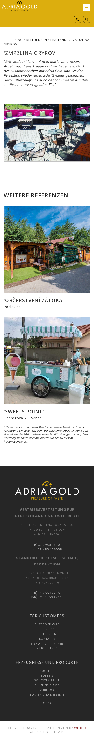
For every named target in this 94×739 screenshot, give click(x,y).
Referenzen (36, 40)
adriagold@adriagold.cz (47, 578)
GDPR (47, 703)
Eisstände (59, 40)
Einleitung (13, 40)
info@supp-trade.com (47, 529)
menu (86, 7)
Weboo (80, 728)
